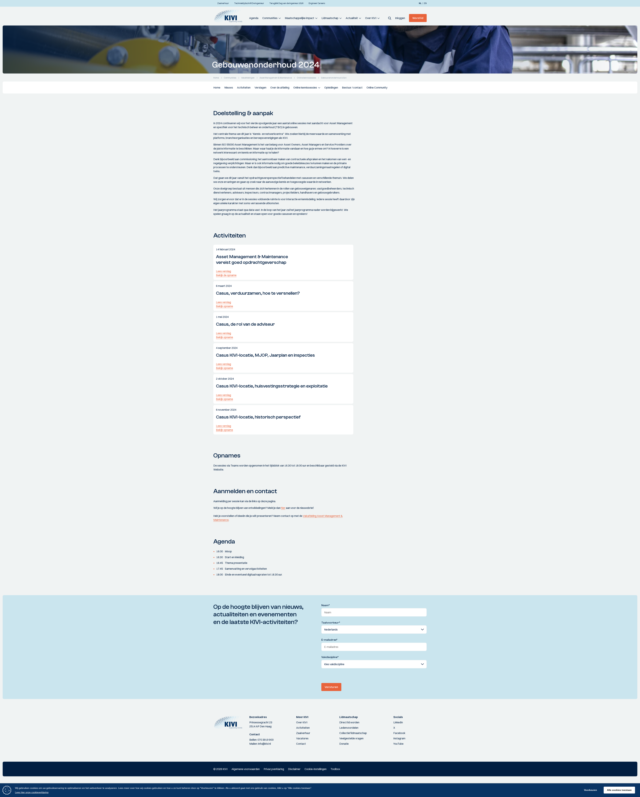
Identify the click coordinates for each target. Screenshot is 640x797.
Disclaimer (294, 769)
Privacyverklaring (274, 769)
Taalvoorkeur (330, 622)
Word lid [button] (417, 18)
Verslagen (260, 87)
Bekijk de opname (226, 275)
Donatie (344, 743)
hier (283, 508)
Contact (301, 743)
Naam (325, 605)
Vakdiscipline (330, 657)
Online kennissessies (305, 87)
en (425, 3)
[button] (389, 18)
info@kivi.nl (264, 743)
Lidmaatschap (330, 18)
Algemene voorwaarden (246, 769)
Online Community (376, 87)
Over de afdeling (279, 87)
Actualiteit (352, 18)
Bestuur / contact (352, 87)
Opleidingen (331, 87)
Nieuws (228, 87)
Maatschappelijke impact (299, 18)
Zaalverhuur (303, 733)
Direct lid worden (349, 722)
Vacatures (302, 738)
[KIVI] (229, 16)
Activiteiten (243, 87)
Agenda (253, 18)
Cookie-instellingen (315, 769)
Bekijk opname (224, 306)
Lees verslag (223, 271)
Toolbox (335, 769)
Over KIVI (370, 18)
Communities (270, 18)
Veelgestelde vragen (351, 738)
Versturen (331, 687)
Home (216, 87)
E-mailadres (329, 639)
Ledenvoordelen (348, 727)
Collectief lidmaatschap (353, 733)
